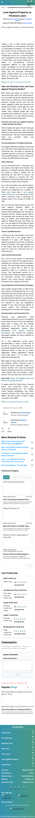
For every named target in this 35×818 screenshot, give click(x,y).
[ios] (26, 797)
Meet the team (28, 770)
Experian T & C (28, 782)
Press (31, 773)
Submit (17, 675)
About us (4, 770)
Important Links (7, 782)
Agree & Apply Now (17, 648)
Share (9, 431)
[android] (9, 797)
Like (2, 431)
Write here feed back (10, 658)
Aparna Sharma (28, 23)
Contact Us (29, 779)
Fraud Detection (27, 776)
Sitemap (4, 779)
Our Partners (6, 773)
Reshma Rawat (13, 19)
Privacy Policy (6, 776)
